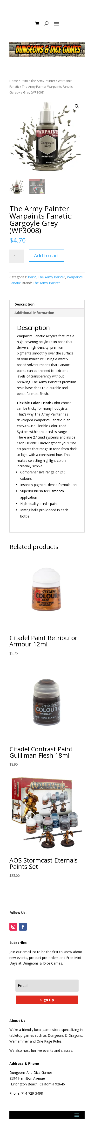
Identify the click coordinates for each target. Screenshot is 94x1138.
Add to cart (46, 255)
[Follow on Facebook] (23, 927)
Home (13, 80)
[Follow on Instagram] (13, 927)
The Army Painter (43, 80)
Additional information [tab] (34, 312)
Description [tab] (24, 304)
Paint (24, 80)
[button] (77, 106)
